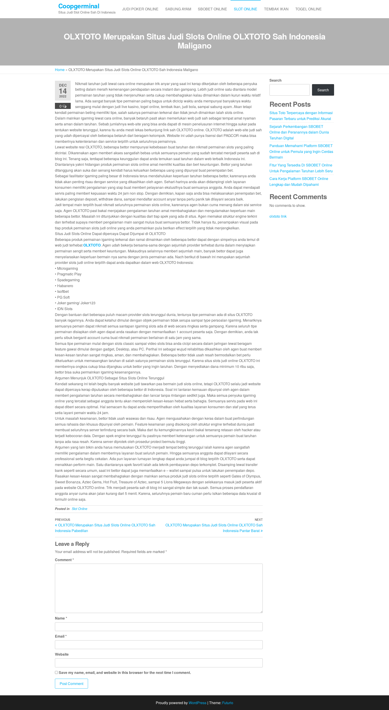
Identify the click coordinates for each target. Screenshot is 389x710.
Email (61, 636)
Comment (64, 559)
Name (61, 618)
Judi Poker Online (140, 9)
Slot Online (245, 9)
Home (60, 69)
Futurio (227, 702)
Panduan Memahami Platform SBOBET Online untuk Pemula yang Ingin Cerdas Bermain (301, 151)
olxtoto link (278, 216)
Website (62, 654)
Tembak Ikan (276, 9)
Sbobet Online (212, 9)
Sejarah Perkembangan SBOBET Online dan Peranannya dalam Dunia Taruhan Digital (299, 132)
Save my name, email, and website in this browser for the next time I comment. (125, 672)
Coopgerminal (78, 5)
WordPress (197, 702)
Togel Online (308, 9)
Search (275, 80)
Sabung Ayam (178, 9)
